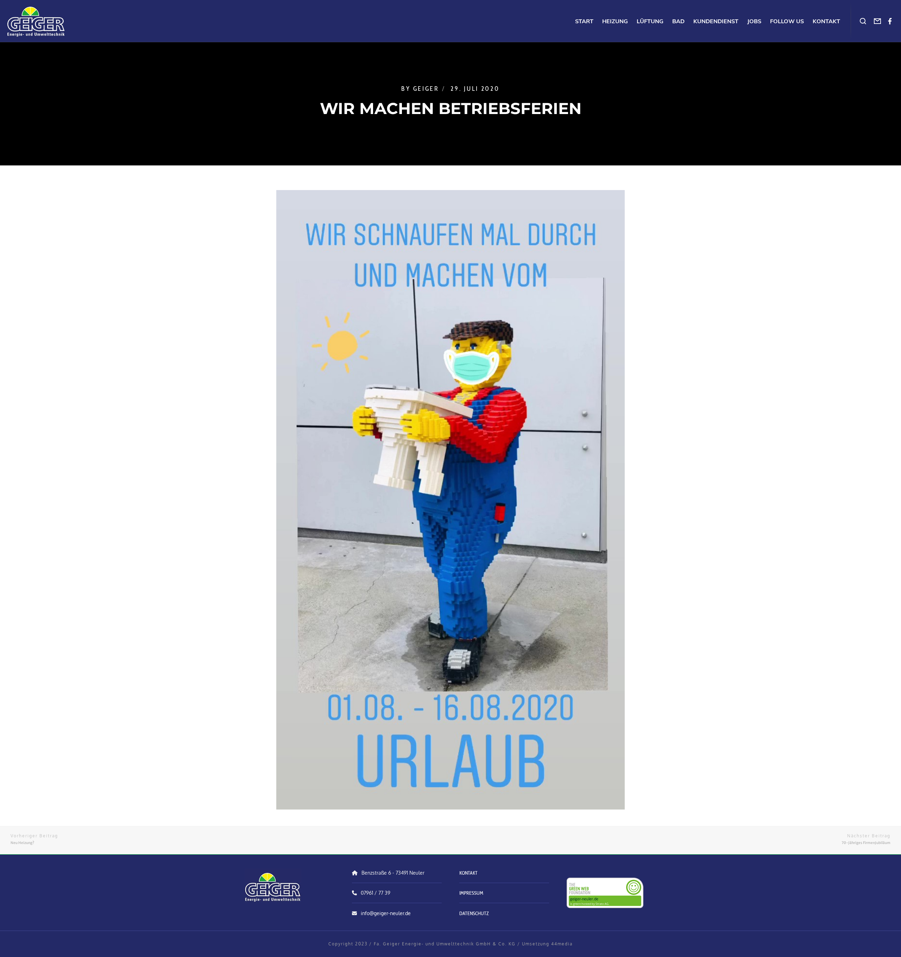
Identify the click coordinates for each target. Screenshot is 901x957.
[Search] (863, 21)
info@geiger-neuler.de (386, 913)
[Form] (877, 21)
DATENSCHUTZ (474, 913)
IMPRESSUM (471, 893)
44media (562, 943)
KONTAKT (468, 873)
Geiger (426, 89)
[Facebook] (890, 21)
